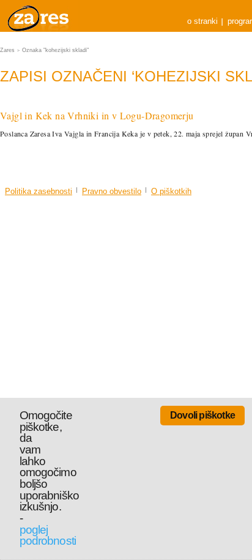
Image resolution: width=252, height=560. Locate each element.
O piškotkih (171, 191)
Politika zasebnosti (38, 191)
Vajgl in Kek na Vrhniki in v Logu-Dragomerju (97, 115)
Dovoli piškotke (202, 415)
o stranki (202, 21)
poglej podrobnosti (48, 535)
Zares (39, 16)
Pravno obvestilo (111, 191)
